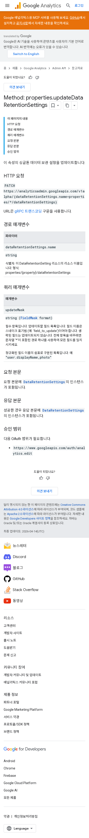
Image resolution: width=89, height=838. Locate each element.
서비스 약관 (11, 717)
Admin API (59, 68)
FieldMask (29, 318)
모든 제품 (10, 797)
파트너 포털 (11, 702)
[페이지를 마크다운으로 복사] (67, 105)
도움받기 (10, 648)
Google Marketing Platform (23, 709)
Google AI (10, 790)
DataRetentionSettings (44, 382)
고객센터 (10, 626)
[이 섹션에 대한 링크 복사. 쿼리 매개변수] (34, 287)
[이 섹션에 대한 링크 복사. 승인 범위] (25, 429)
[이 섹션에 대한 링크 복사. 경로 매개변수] (34, 225)
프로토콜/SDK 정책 (16, 724)
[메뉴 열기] (7, 5)
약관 (7, 816)
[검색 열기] (68, 5)
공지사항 (22, 23)
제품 (15, 68)
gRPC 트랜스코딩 (28, 211)
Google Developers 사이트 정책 (30, 518)
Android (9, 761)
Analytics (51, 6)
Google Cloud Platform (20, 783)
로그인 (79, 5)
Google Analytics (35, 68)
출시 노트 (10, 640)
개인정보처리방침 (26, 816)
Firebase (10, 775)
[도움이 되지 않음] (37, 77)
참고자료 (77, 68)
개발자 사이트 (13, 633)
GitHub (74, 17)
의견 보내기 (17, 87)
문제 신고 (10, 655)
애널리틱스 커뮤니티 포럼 (21, 682)
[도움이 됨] (30, 77)
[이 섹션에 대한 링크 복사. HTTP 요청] (28, 176)
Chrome (9, 768)
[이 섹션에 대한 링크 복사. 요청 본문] (25, 372)
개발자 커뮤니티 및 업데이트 (22, 675)
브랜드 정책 (11, 731)
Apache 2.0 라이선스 (20, 514)
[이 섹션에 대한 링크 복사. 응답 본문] (25, 401)
